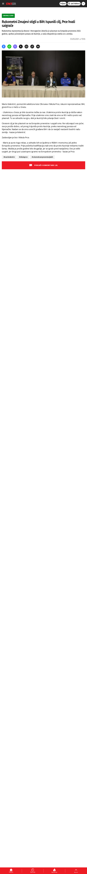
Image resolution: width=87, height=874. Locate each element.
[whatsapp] (9, 47)
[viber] (15, 47)
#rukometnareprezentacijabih (42, 157)
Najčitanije (54, 872)
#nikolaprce (23, 157)
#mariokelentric (9, 157)
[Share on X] (21, 46)
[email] (26, 47)
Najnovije (32, 872)
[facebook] (4, 46)
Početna (11, 872)
